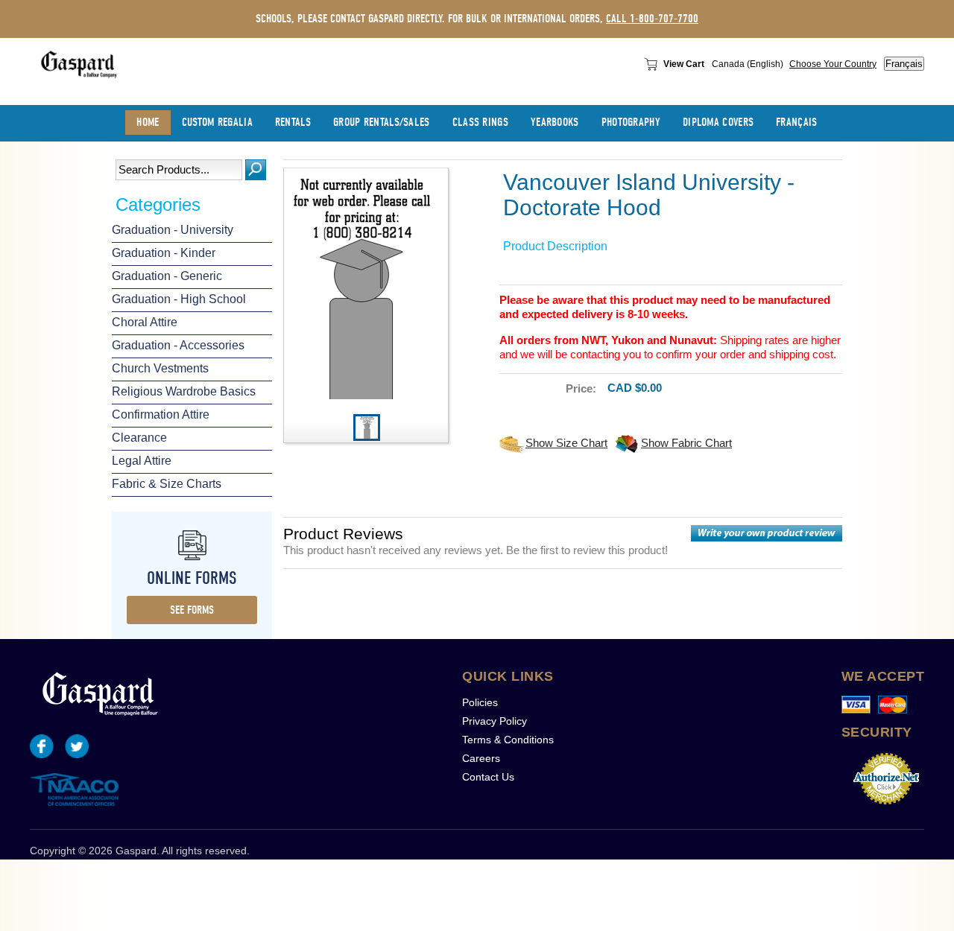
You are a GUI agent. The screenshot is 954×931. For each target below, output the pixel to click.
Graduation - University (172, 229)
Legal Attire (141, 460)
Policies (480, 702)
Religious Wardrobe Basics (184, 391)
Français (904, 63)
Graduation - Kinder (163, 253)
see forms (192, 610)
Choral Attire (144, 322)
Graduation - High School (179, 299)
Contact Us (488, 777)
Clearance (139, 437)
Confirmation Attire (160, 414)
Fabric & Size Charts (166, 483)
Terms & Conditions (508, 740)
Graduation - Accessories (178, 345)
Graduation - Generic (167, 276)
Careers (481, 758)
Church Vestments (160, 368)
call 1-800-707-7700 (652, 18)
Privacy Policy (494, 721)
